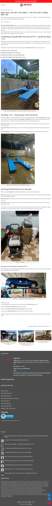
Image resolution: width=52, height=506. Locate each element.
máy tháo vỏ (3, 492)
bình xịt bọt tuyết (13, 481)
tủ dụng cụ (46, 494)
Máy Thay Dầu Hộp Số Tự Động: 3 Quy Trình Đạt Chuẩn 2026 (18, 456)
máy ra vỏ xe (8, 488)
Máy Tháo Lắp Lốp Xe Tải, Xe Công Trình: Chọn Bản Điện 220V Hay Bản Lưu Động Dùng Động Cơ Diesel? (26, 436)
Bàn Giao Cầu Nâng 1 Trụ (6, 9)
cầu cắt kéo (19, 481)
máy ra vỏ (3, 488)
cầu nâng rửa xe (46, 481)
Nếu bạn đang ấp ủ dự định (7, 268)
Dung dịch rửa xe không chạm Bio (35, 483)
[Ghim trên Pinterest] (7, 22)
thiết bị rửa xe (29, 494)
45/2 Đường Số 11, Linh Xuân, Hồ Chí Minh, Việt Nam (30, 375)
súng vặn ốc (24, 494)
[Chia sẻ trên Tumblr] (9, 22)
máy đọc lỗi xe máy (22, 492)
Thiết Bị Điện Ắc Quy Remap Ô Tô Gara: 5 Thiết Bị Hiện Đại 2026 (19, 460)
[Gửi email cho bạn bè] (6, 22)
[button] (3, 4)
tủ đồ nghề (3, 496)
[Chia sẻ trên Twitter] (4, 22)
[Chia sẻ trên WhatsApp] (1, 22)
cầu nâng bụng (39, 481)
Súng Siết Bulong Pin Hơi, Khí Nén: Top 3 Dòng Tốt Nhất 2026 (18, 465)
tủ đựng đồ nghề (9, 496)
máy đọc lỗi (16, 492)
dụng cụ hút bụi (45, 483)
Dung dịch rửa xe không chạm (22, 483)
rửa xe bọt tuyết (18, 494)
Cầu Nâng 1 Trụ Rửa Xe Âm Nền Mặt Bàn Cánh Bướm (17, 440)
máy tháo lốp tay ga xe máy (30, 488)
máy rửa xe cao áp (15, 488)
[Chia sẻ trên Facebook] (3, 22)
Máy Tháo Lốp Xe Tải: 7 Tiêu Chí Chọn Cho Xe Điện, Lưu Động (19, 469)
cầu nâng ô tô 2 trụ (4, 483)
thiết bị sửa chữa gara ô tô (38, 494)
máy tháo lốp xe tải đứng (23, 490)
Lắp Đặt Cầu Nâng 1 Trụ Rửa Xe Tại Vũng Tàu (38, 326)
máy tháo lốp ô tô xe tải (41, 490)
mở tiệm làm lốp (30, 492)
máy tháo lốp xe (39, 488)
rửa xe (13, 494)
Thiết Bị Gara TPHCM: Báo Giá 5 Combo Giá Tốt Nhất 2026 (18, 452)
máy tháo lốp (21, 488)
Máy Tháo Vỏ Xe (10, 492)
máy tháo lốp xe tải (14, 490)
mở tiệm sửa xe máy (37, 492)
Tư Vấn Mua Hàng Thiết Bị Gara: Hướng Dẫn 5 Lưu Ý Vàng (18, 448)
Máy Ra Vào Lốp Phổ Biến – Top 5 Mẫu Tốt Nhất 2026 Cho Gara (19, 444)
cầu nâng (24, 481)
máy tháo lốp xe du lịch (5, 490)
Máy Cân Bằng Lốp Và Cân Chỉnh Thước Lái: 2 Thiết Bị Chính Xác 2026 (21, 473)
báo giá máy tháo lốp (5, 481)
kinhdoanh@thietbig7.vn (22, 370)
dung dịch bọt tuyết (12, 483)
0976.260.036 (24, 1)
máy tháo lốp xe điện (32, 490)
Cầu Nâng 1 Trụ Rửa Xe (31, 481)
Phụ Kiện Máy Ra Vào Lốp (5, 494)
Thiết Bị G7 (3, 302)
